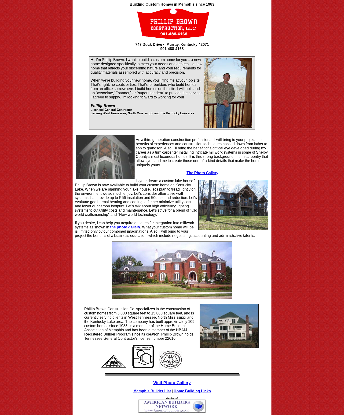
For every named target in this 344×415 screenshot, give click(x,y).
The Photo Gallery (202, 173)
